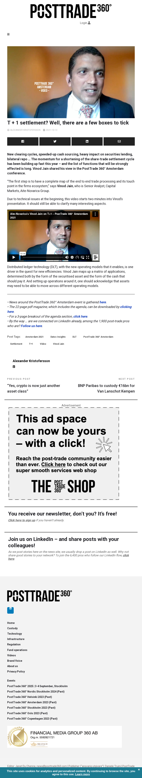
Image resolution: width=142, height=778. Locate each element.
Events (11, 680)
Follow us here (31, 326)
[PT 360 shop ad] (63, 453)
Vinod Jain (58, 344)
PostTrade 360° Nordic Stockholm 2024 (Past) (36, 691)
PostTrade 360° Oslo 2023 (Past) (27, 713)
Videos (11, 655)
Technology (14, 633)
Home (11, 622)
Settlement (16, 344)
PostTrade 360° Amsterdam (98, 337)
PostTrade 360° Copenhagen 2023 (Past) (32, 718)
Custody (12, 628)
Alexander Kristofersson (25, 130)
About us (12, 666)
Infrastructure (15, 639)
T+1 (31, 344)
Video (43, 344)
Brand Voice (14, 660)
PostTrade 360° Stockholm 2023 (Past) (31, 707)
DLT (74, 337)
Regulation (14, 644)
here (102, 302)
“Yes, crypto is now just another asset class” (33, 385)
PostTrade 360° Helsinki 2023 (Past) (29, 696)
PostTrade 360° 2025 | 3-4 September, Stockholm (37, 686)
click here (80, 316)
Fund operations (17, 650)
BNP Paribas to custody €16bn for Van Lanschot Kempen (106, 385)
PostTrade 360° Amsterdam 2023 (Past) (32, 702)
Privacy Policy (16, 671)
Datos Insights (58, 337)
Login (83, 23)
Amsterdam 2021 (34, 337)
